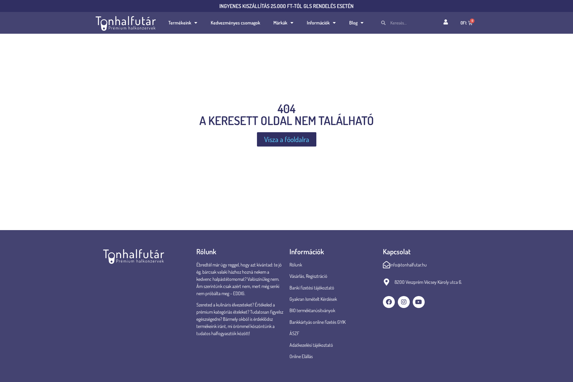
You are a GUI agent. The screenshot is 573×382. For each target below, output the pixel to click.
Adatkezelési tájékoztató (311, 345)
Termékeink (179, 23)
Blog (353, 23)
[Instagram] (404, 302)
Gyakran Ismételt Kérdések (313, 299)
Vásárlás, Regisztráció (308, 276)
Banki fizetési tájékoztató (311, 288)
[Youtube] (419, 302)
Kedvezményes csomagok (235, 23)
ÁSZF (294, 333)
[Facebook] (389, 302)
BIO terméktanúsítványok (312, 310)
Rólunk (295, 265)
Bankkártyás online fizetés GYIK (317, 322)
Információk (318, 23)
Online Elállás (301, 356)
